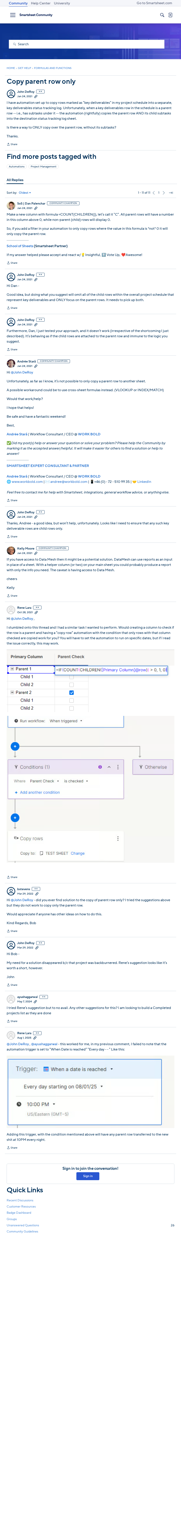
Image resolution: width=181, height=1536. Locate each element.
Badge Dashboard (19, 1213)
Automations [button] (17, 166)
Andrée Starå (26, 362)
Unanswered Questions (90, 1225)
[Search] (162, 15)
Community (18, 3)
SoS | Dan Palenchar (31, 204)
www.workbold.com (27, 481)
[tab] (15, 180)
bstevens (23, 889)
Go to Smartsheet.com (154, 3)
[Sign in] (170, 15)
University (62, 3)
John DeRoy (25, 92)
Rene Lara (24, 608)
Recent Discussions (20, 1200)
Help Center (41, 3)
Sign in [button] (88, 1176)
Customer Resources (21, 1206)
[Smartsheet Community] (36, 15)
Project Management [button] (44, 166)
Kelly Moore (25, 549)
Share (12, 144)
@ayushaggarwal (44, 1044)
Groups (12, 1219)
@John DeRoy (22, 372)
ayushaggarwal (27, 997)
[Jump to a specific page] (170, 192)
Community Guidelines (22, 1231)
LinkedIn (144, 481)
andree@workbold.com (68, 481)
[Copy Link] (35, 96)
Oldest (23, 193)
